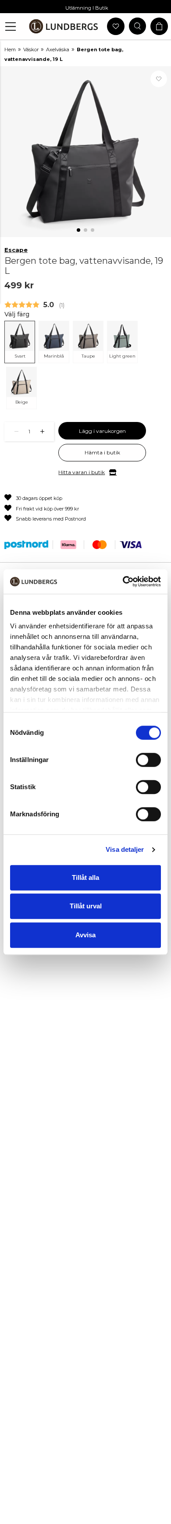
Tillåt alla (85, 877)
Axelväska (57, 49)
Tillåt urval (86, 906)
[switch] (148, 760)
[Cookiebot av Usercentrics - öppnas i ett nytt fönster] (123, 581)
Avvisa (85, 935)
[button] (10, 26)
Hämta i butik (102, 452)
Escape (16, 249)
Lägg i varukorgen (102, 431)
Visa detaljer (125, 849)
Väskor (31, 49)
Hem (10, 49)
